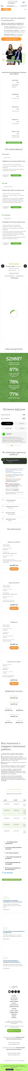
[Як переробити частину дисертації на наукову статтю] (14, 925)
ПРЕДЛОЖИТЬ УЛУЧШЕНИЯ (14, 1030)
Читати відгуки (16, 175)
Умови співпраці (14, 1001)
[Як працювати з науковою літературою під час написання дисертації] (14, 894)
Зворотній (24, 6)
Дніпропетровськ (17, 1039)
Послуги (14, 1003)
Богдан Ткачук (6, 898)
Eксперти (14, 1017)
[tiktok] (12, 991)
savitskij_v (8, 433)
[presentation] (2, 266)
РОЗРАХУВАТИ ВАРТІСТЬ (11, 39)
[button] (7, 445)
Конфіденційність (14, 1012)
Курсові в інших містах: (9, 1037)
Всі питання (8, 872)
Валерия (5, 929)
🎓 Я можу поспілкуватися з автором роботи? (13, 868)
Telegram (14, 494)
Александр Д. (14, 264)
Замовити (14, 568)
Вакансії (14, 1015)
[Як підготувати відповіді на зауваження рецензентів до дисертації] (14, 955)
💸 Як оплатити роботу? (12, 853)
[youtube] (9, 991)
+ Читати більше (14, 278)
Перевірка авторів (14, 1006)
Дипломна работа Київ (14, 1054)
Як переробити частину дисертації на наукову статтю (13, 932)
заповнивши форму (17, 472)
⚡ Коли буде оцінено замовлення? (11, 842)
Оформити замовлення (6, 9)
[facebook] (15, 991)
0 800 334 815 (11, 5)
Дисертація (6, 909)
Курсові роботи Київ (14, 1044)
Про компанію (14, 998)
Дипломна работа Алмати (14, 1053)
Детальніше (17, 1069)
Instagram (8, 494)
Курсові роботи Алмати (14, 1042)
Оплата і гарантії (14, 1010)
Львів (11, 1039)
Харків (8, 1039)
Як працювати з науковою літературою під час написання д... (12, 901)
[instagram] (18, 991)
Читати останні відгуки (14, 142)
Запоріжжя (18, 1037)
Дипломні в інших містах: (9, 1047)
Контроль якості (14, 1004)
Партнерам (14, 1014)
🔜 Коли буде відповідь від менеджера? (12, 863)
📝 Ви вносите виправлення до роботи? (13, 857)
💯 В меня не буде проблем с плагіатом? (13, 848)
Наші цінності (14, 999)
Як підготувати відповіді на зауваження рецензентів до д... (12, 961)
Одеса (22, 1037)
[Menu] (24, 2)
